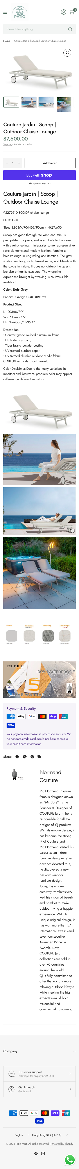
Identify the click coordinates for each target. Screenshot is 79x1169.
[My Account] (64, 12)
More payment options (39, 183)
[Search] (70, 29)
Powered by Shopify (61, 1144)
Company (10, 1051)
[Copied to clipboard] (39, 757)
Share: (7, 756)
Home (6, 41)
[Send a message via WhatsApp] (70, 1160)
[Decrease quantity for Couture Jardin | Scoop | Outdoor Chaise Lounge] (7, 163)
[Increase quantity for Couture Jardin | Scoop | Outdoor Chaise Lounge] (19, 163)
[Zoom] (67, 53)
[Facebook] (36, 1153)
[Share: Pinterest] (32, 757)
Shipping (7, 144)
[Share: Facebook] (17, 757)
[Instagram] (43, 1153)
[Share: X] (25, 757)
